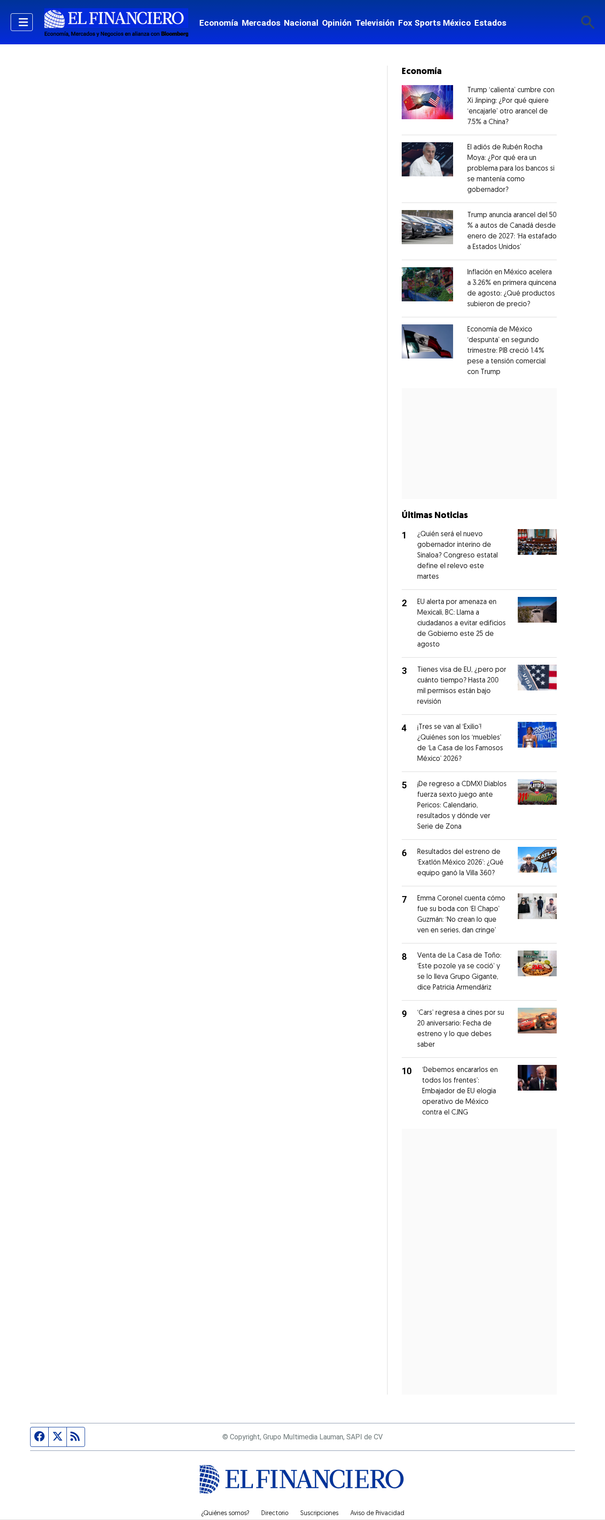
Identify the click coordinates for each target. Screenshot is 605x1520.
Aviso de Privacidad (377, 1514)
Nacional (301, 23)
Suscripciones (319, 1514)
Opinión (337, 23)
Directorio (274, 1514)
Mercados (261, 23)
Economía (218, 23)
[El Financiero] (116, 22)
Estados (490, 23)
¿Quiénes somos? (225, 1514)
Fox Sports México (434, 23)
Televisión (375, 23)
